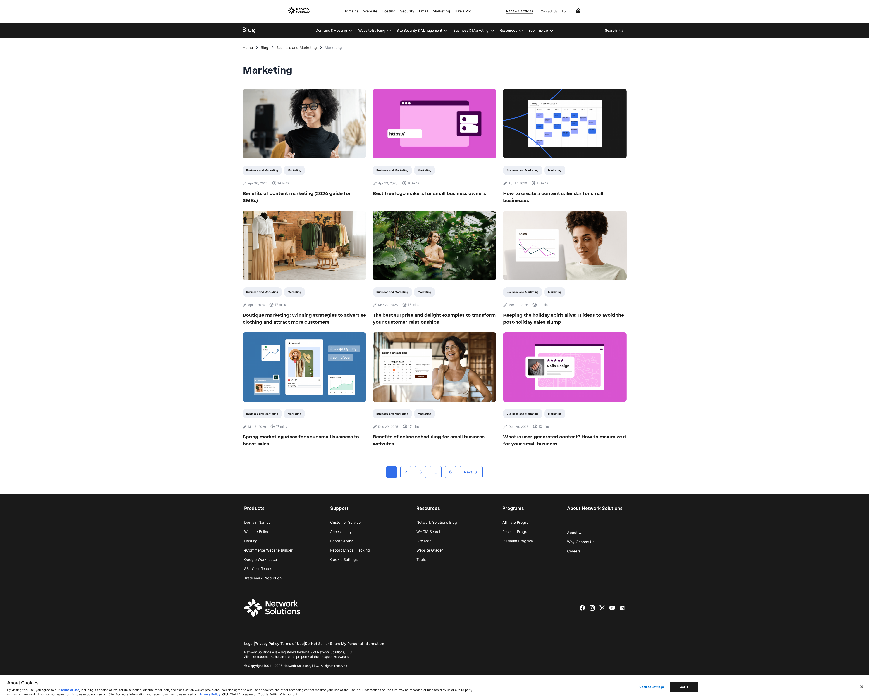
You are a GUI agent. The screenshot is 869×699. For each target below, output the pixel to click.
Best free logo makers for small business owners (429, 193)
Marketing (441, 11)
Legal (249, 643)
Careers (573, 551)
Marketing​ (294, 170)
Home (248, 47)
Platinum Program (517, 541)
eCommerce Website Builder (268, 550)
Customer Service (345, 522)
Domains (351, 11)
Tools (421, 559)
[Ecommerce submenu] (551, 30)
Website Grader (429, 550)
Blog (264, 47)
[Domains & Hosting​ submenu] (351, 30)
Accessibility (341, 531)
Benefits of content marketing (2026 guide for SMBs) (297, 196)
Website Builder (257, 531)
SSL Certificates (258, 568)
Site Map (424, 541)
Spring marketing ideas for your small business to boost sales (301, 440)
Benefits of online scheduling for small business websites (429, 440)
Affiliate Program (517, 522)
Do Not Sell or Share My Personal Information (344, 643)
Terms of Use (292, 643)
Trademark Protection (263, 578)
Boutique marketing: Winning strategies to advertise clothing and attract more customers (304, 318)
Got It (684, 687)
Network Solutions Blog (436, 522)
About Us (575, 532)
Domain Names (257, 522)
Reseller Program (517, 531)
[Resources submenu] (521, 30)
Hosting (389, 11)
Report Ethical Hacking (350, 550)
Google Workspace (260, 559)
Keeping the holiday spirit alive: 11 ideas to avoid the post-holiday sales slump (563, 318)
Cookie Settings (344, 559)
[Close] (862, 687)
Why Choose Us (580, 542)
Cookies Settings (651, 687)
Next (468, 472)
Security (407, 11)
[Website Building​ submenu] (389, 30)
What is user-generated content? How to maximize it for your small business (564, 440)
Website (370, 11)
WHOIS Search (428, 531)
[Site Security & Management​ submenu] (446, 30)
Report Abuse (342, 541)
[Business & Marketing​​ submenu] (492, 30)
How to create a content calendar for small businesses (553, 196)
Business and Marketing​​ (296, 47)
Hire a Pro (463, 11)
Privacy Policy (267, 643)
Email (423, 11)
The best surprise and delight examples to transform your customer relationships (434, 318)
